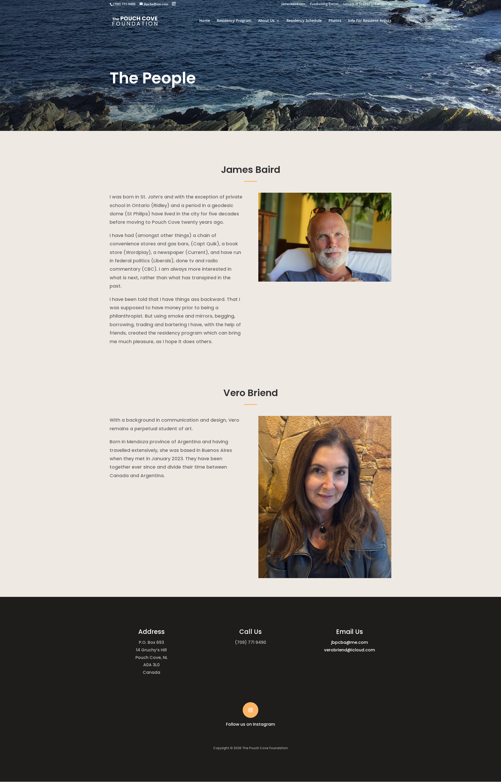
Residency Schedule (304, 21)
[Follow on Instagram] (250, 710)
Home (204, 21)
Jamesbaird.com (293, 4)
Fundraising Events (324, 4)
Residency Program (234, 21)
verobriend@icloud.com (349, 650)
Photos (335, 21)
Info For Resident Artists (369, 21)
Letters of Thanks (356, 4)
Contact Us (383, 4)
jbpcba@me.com (349, 642)
